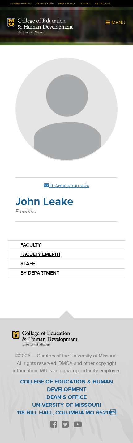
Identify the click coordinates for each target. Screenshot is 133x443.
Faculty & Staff (45, 3)
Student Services (21, 3)
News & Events (66, 3)
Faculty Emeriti (40, 254)
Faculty (30, 245)
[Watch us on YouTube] (77, 425)
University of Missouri (31, 32)
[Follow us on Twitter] (65, 425)
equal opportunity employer (89, 371)
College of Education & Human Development (45, 24)
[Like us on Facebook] (53, 425)
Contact (85, 3)
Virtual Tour (102, 3)
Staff (27, 264)
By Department (39, 273)
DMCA (65, 363)
